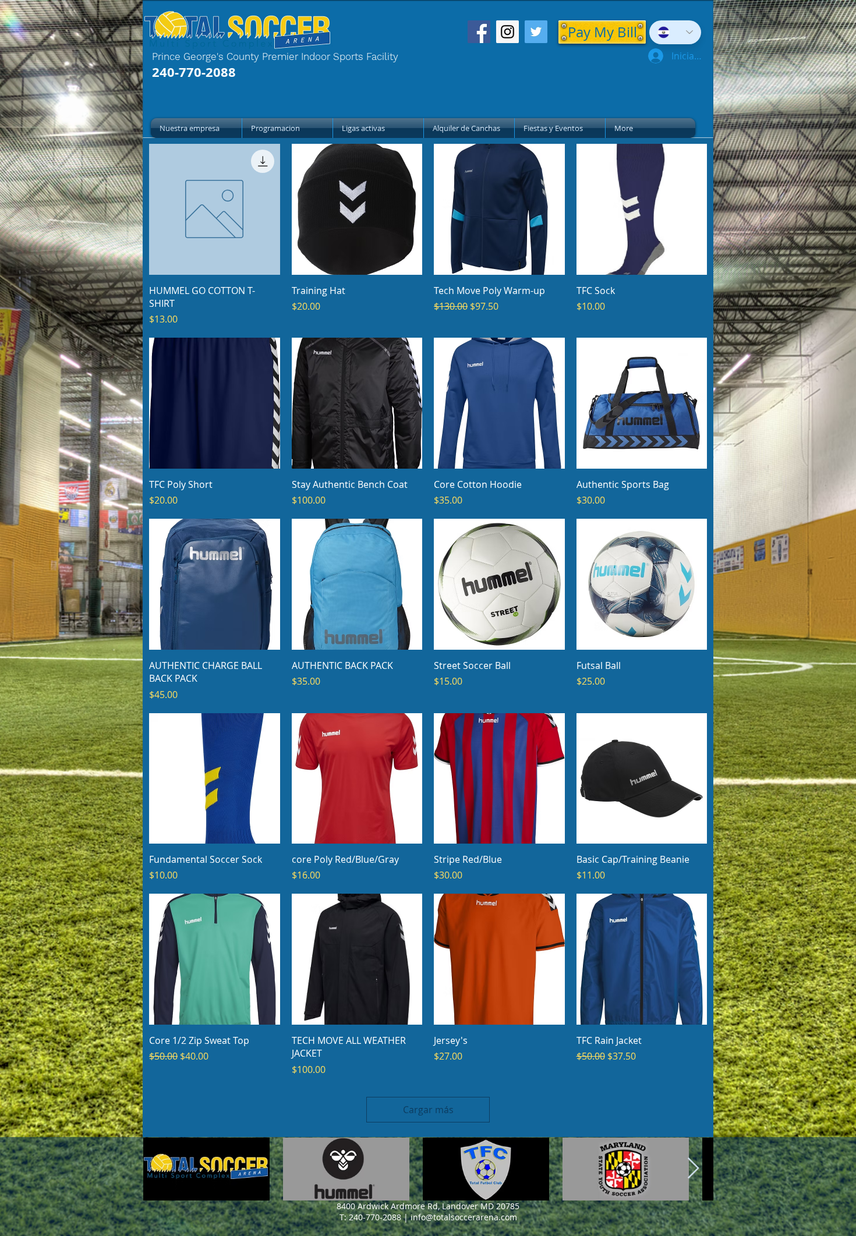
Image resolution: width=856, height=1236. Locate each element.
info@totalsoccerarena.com (464, 1217)
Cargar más (428, 1109)
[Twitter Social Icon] (536, 31)
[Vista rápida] (214, 209)
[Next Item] (693, 1168)
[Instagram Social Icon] (507, 31)
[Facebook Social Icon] (479, 31)
